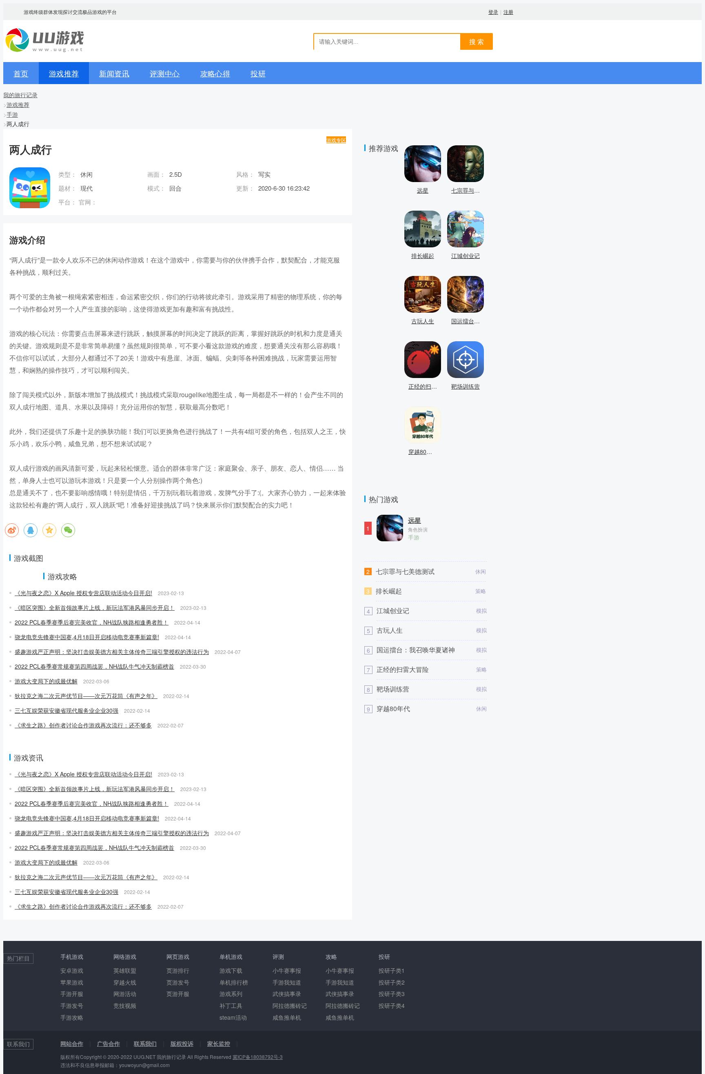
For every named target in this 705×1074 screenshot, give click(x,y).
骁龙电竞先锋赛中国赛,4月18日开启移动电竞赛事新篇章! (87, 637)
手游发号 (71, 1005)
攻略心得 (215, 73)
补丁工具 (230, 1005)
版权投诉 (182, 1043)
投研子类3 (392, 994)
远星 (414, 520)
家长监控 (218, 1043)
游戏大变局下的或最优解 (46, 681)
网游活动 (124, 994)
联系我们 (145, 1043)
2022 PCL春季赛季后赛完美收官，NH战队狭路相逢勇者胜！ (91, 622)
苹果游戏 (71, 982)
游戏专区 (336, 139)
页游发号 (177, 982)
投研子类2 (392, 982)
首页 (21, 73)
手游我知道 (287, 982)
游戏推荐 (64, 73)
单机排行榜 (233, 982)
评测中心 (165, 73)
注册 (508, 11)
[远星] (390, 532)
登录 (493, 11)
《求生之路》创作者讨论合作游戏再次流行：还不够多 (83, 725)
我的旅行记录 (20, 95)
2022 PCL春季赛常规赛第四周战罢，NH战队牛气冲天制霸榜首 (94, 666)
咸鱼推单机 (287, 1017)
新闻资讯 (114, 73)
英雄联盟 (124, 970)
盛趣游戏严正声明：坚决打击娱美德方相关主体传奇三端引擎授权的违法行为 (112, 651)
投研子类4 (392, 1005)
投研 (258, 73)
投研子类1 (392, 970)
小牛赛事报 (287, 970)
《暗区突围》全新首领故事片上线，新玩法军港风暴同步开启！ (95, 607)
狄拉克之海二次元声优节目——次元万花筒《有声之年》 (86, 696)
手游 (12, 114)
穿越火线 (124, 982)
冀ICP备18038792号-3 (258, 1056)
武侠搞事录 (287, 994)
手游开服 (71, 994)
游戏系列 (230, 994)
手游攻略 (71, 1017)
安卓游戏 (71, 970)
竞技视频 (124, 1005)
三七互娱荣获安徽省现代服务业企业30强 (66, 710)
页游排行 (177, 970)
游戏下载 (230, 970)
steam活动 (233, 1017)
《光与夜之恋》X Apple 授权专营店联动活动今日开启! (83, 593)
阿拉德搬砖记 (290, 1005)
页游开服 (177, 994)
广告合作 (108, 1043)
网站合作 (71, 1043)
